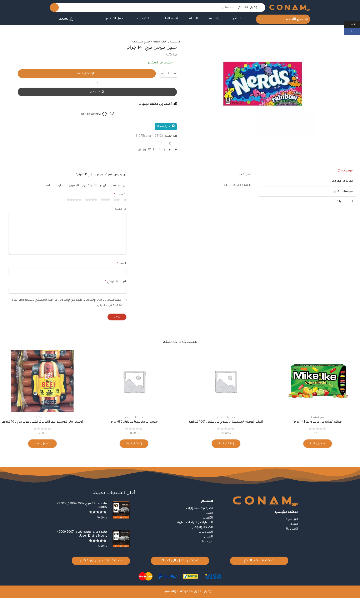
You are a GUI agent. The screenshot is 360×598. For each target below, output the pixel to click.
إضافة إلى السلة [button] (317, 443)
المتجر (237, 19)
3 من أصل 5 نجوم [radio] (105, 199)
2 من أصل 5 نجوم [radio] (117, 199)
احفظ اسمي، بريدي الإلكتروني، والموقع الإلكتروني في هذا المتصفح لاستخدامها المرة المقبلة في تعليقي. (67, 303)
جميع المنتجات (141, 42)
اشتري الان (95, 92)
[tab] (345, 171)
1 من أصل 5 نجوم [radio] (125, 199)
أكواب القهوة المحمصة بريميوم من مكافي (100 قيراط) (226, 422)
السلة (193, 19)
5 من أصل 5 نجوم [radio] (74, 199)
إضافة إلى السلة (85, 73)
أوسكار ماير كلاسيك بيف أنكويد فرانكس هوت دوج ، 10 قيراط (42, 422)
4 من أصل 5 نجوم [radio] (91, 199)
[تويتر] (164, 150)
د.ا (355, 31)
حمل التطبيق (114, 19)
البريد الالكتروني (115, 282)
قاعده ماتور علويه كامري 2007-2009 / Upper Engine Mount (82, 534)
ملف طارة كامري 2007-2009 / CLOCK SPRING (82, 506)
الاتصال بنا (141, 19)
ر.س (355, 24)
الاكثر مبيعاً (159, 42)
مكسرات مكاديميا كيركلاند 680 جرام (134, 422)
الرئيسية (215, 19)
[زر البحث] (54, 7)
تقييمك (120, 195)
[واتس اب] (140, 150)
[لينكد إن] (144, 150)
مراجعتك (119, 209)
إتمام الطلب (169, 19)
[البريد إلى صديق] (149, 150)
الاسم (121, 264)
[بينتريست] (154, 150)
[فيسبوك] (159, 150)
